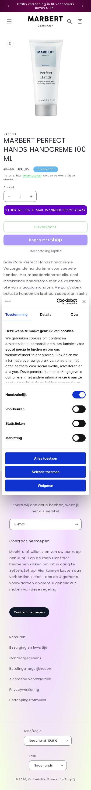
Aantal (9, 187)
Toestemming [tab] (16, 314)
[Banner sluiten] (84, 301)
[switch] (79, 409)
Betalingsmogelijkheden (30, 668)
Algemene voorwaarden (30, 679)
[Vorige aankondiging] (9, 6)
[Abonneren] (76, 524)
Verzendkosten (32, 175)
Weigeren (45, 485)
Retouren (17, 637)
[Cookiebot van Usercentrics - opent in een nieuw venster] (58, 302)
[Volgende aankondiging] (82, 6)
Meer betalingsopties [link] (45, 251)
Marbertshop (37, 779)
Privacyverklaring (24, 689)
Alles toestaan (45, 458)
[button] (9, 21)
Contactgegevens (25, 658)
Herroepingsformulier (27, 700)
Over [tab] (75, 314)
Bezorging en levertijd (28, 647)
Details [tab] (45, 314)
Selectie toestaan (46, 472)
